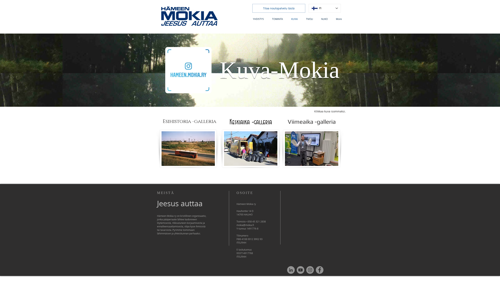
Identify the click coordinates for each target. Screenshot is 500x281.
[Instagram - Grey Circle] (310, 270)
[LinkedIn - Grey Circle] (291, 270)
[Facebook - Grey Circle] (319, 270)
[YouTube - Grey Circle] (300, 270)
